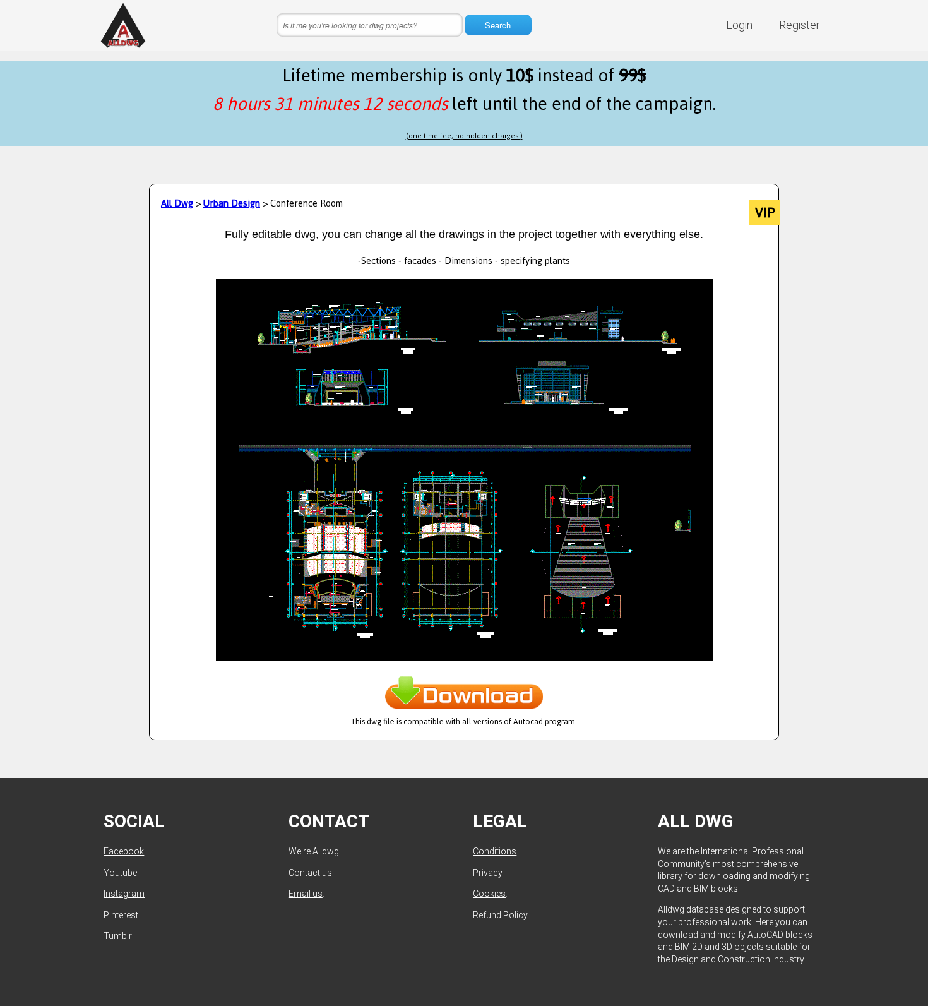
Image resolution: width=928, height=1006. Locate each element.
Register (799, 25)
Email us (306, 894)
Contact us (310, 873)
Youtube (120, 873)
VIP (765, 212)
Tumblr (118, 936)
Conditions (494, 851)
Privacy (487, 873)
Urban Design (231, 203)
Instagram (124, 894)
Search (498, 25)
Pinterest (121, 915)
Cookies (489, 894)
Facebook (124, 851)
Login (739, 25)
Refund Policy (500, 915)
